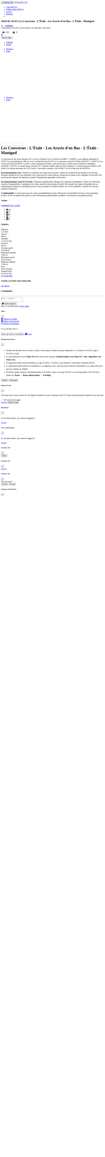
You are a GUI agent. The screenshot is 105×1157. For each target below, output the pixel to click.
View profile (15, 205)
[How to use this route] (2, 35)
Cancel (4, 380)
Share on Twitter (10, 319)
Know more (24, 306)
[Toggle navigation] (7, 2)
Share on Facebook (11, 321)
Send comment (9, 304)
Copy (29, 334)
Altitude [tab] (9, 42)
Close (4, 456)
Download (13, 380)
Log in (9, 12)
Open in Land (13, 402)
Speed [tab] (8, 44)
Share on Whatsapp (11, 323)
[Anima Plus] (7, 276)
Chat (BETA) (11, 7)
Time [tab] (8, 51)
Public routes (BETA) (15, 9)
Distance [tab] (9, 49)
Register (9, 14)
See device (5, 286)
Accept (12, 484)
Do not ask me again (12, 400)
